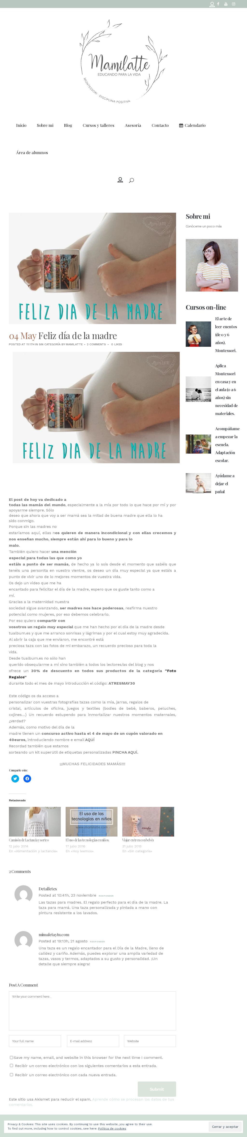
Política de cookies (112, 1128)
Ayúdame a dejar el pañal (224, 483)
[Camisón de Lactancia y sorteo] (35, 822)
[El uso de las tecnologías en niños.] (91, 822)
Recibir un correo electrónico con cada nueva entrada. (66, 1075)
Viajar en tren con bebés (138, 840)
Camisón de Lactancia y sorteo (29, 840)
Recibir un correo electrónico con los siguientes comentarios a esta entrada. (86, 1065)
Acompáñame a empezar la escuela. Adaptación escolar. (227, 444)
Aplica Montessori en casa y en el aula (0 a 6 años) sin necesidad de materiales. (226, 389)
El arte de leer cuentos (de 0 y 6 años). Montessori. (226, 334)
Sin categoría (50, 344)
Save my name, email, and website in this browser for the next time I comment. (88, 1057)
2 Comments (96, 344)
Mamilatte (74, 344)
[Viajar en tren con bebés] (148, 822)
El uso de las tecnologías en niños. (87, 840)
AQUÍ (90, 739)
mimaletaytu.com (54, 934)
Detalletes (48, 888)
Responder (106, 896)
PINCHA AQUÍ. (125, 752)
